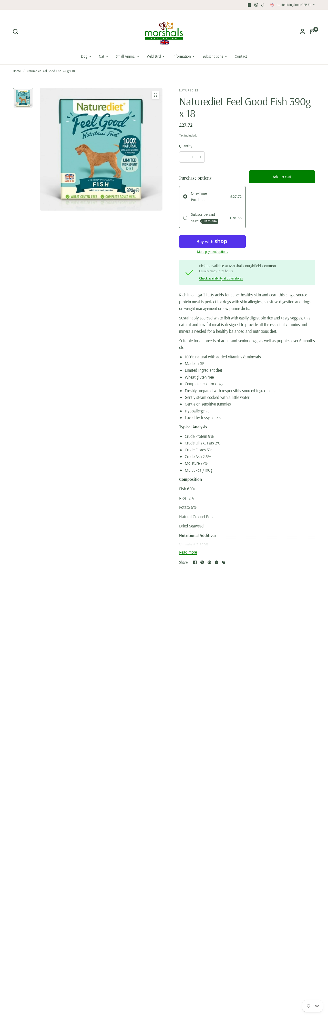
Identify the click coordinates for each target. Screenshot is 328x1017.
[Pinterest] (209, 562)
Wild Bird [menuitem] (154, 56)
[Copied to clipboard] (224, 562)
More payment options (212, 251)
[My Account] (303, 31)
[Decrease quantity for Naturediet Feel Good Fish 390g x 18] (183, 157)
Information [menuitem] (181, 56)
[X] (202, 562)
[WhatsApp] (216, 562)
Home (17, 71)
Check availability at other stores (221, 278)
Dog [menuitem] (84, 56)
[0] (311, 31)
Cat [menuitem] (101, 56)
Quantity (185, 146)
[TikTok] (263, 5)
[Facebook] (249, 5)
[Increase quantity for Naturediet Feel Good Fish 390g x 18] (200, 157)
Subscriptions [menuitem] (212, 56)
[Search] (16, 31)
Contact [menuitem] (241, 56)
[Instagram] (256, 5)
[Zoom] (155, 95)
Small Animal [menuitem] (125, 56)
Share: (184, 562)
